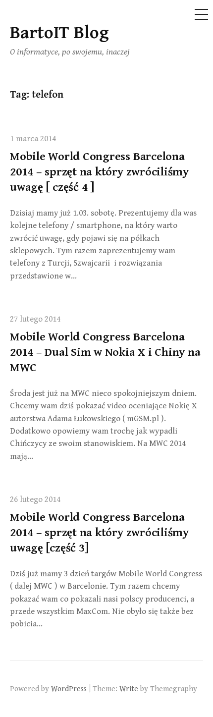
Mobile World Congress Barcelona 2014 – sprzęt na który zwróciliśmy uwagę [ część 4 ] (99, 172)
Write (128, 688)
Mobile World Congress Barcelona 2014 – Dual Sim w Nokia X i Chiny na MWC (105, 352)
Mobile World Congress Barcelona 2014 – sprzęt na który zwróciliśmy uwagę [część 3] (99, 532)
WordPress (69, 688)
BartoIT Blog (59, 33)
